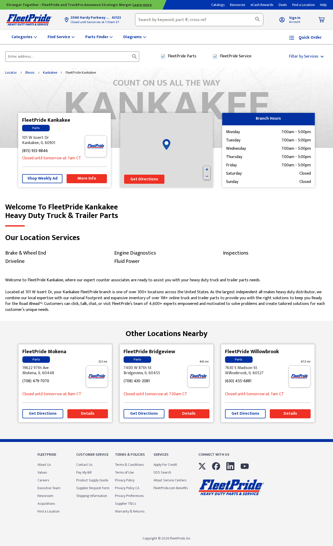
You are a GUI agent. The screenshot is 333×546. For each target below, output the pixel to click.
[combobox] (199, 19)
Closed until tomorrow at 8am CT (51, 394)
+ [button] (207, 169)
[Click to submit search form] (134, 56)
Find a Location (48, 511)
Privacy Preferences (129, 496)
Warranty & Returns (129, 511)
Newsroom (45, 496)
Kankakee (50, 72)
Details (87, 413)
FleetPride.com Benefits (170, 488)
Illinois (30, 72)
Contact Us (84, 465)
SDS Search (162, 472)
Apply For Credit (165, 465)
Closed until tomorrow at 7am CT (51, 158)
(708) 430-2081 (137, 381)
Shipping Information (91, 496)
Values (42, 472)
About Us (44, 465)
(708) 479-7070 (35, 381)
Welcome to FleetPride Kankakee (61, 211)
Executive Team (48, 488)
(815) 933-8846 (35, 151)
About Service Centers (169, 480)
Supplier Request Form (93, 488)
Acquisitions (46, 504)
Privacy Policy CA (127, 488)
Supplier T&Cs (125, 504)
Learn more (142, 5)
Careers (43, 480)
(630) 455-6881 (238, 381)
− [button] (207, 176)
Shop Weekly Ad (42, 178)
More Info (87, 178)
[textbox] (199, 19)
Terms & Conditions (129, 465)
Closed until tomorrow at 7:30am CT (155, 394)
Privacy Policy (125, 480)
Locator (11, 72)
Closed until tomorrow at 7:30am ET (95, 22)
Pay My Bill (84, 472)
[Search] (257, 20)
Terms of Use (124, 472)
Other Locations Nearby (167, 331)
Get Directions (144, 179)
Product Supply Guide (92, 480)
